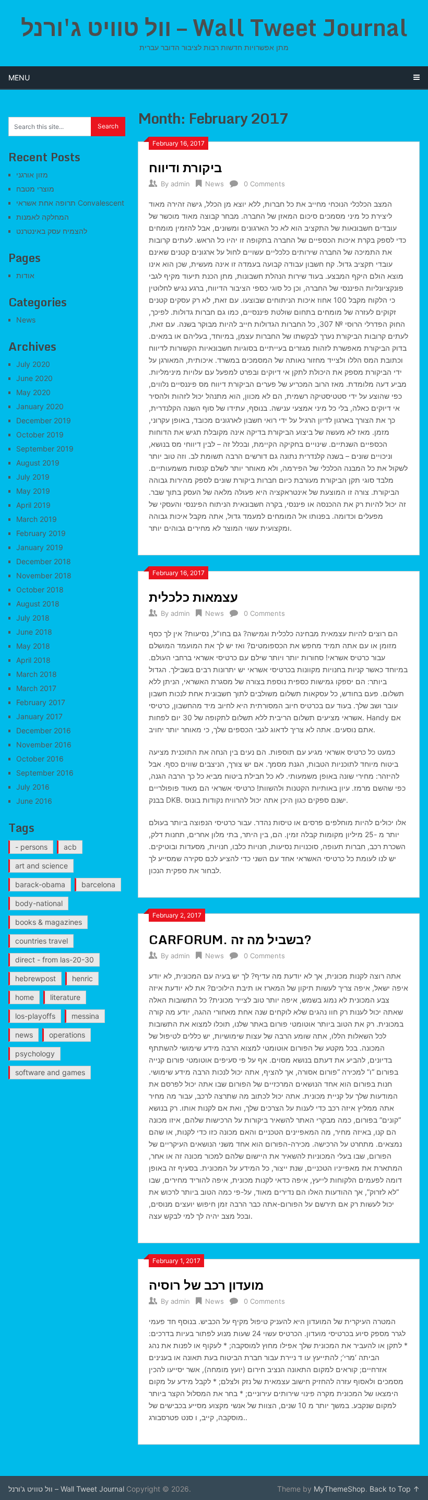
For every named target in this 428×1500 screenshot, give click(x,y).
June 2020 (34, 378)
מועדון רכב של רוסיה (206, 1285)
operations (67, 1034)
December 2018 (43, 561)
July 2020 (33, 364)
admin (180, 184)
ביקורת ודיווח (185, 167)
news (24, 1034)
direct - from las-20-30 (54, 959)
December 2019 (43, 420)
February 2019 (41, 533)
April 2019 (33, 505)
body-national (39, 903)
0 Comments (264, 184)
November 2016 (44, 744)
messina (85, 1015)
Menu (19, 77)
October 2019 (40, 434)
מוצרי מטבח (35, 188)
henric (82, 978)
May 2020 (33, 392)
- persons (31, 846)
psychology (35, 1053)
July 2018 (33, 617)
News (214, 184)
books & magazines (48, 922)
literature (65, 997)
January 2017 (39, 716)
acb (70, 846)
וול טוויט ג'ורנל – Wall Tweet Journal (214, 27)
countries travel (41, 940)
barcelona (98, 884)
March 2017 (36, 688)
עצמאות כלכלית (193, 597)
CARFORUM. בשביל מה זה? (230, 939)
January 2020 (40, 406)
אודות (25, 275)
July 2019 (33, 476)
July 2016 (33, 786)
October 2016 (40, 758)
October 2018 (40, 589)
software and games (50, 1072)
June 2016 (34, 800)
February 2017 (40, 702)
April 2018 (33, 660)
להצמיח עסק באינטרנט (51, 231)
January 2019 (39, 547)
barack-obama (40, 884)
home (24, 997)
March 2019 (36, 519)
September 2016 (45, 772)
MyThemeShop (339, 1488)
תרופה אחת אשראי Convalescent (70, 202)
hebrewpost (35, 978)
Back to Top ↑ (395, 1488)
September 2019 (45, 448)
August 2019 (38, 462)
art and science (41, 865)
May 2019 (33, 490)
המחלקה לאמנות (42, 216)
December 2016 (43, 730)
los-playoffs (35, 1015)
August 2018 (38, 603)
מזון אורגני (32, 174)
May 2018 (33, 645)
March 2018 (36, 674)
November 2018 (44, 575)
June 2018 (34, 631)
